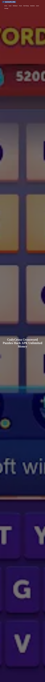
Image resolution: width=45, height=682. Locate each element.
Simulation (32, 5)
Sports (37, 5)
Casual (10, 5)
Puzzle (20, 5)
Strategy (6, 8)
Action (5, 5)
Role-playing (26, 5)
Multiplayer (15, 5)
